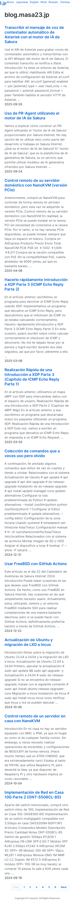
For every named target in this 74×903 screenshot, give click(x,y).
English (34, 2)
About (10, 2)
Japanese (22, 2)
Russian (53, 2)
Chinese (65, 2)
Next (64, 887)
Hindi (43, 2)
